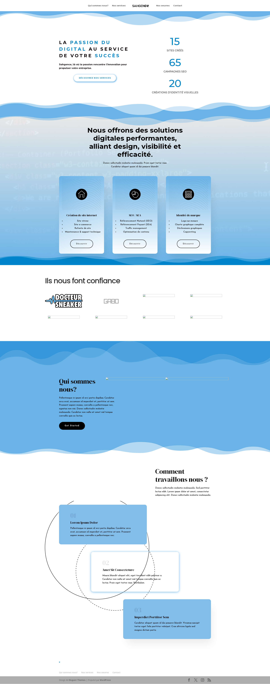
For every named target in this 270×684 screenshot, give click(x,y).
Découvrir (81, 244)
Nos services (119, 6)
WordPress (105, 680)
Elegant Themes (77, 680)
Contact (177, 6)
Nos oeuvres (163, 6)
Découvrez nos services (95, 78)
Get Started (72, 426)
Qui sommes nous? (98, 6)
